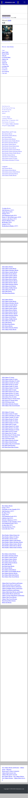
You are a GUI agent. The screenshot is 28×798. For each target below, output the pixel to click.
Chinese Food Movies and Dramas (10, 590)
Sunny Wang (5, 52)
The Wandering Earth (7, 215)
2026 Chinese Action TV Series (10, 379)
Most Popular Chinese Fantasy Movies (11, 544)
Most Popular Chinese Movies (9, 135)
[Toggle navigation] (24, 2)
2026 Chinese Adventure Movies (10, 270)
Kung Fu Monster (6, 220)
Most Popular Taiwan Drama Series (10, 146)
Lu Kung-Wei (5, 66)
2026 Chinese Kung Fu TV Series (10, 391)
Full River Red (5, 518)
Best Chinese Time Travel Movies (10, 576)
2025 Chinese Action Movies (9, 301)
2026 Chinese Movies (7, 266)
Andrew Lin (5, 59)
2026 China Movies (7, 291)
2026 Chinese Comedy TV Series (10, 382)
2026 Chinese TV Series (8, 377)
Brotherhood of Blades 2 (8, 226)
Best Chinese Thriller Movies (9, 144)
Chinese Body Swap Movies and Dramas (12, 583)
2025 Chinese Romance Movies (10, 315)
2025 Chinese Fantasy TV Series (10, 422)
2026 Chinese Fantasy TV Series (10, 388)
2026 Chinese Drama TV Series (10, 384)
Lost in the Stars (6, 528)
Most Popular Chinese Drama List (10, 535)
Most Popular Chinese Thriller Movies (11, 153)
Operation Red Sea (7, 527)
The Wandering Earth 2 (8, 523)
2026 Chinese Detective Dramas (10, 403)
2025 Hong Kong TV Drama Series (11, 434)
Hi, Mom (4, 512)
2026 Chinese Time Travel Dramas (11, 405)
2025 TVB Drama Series (8, 438)
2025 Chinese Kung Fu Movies (9, 312)
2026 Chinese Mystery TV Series (10, 393)
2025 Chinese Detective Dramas (10, 440)
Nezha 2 (4, 507)
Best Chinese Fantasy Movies (9, 559)
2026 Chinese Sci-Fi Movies (9, 286)
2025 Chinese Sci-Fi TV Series (9, 431)
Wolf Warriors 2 (6, 210)
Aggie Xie (4, 62)
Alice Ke (4, 55)
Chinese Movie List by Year (9, 773)
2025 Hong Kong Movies (8, 324)
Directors (8, 769)
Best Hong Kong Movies (8, 566)
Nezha (3, 514)
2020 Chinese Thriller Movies (9, 175)
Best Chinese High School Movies (10, 575)
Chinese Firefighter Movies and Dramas (12, 588)
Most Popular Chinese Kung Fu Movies (12, 547)
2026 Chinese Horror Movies (9, 279)
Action (7, 123)
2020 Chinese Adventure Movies (10, 173)
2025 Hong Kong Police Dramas (10, 447)
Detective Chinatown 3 (7, 519)
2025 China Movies (7, 322)
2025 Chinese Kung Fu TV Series (10, 426)
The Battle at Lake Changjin (9, 509)
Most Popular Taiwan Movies (9, 147)
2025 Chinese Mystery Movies (9, 313)
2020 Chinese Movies (6, 17)
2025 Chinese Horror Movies (9, 310)
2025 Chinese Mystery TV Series (10, 427)
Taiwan (8, 116)
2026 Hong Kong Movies (8, 293)
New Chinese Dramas (7, 778)
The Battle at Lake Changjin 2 (9, 521)
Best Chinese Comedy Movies (9, 557)
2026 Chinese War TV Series (9, 396)
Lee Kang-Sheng (6, 57)
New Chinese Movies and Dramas (10, 767)
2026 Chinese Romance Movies (10, 284)
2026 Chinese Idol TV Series (9, 389)
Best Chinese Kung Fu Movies (9, 562)
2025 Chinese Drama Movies (9, 306)
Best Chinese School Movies (9, 569)
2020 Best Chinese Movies (8, 154)
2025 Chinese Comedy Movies (9, 304)
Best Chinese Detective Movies (9, 573)
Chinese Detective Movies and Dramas (12, 586)
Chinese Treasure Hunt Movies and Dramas (13, 595)
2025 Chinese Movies (7, 299)
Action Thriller (11, 125)
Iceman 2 (4, 224)
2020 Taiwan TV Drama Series (9, 156)
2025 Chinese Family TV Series (10, 420)
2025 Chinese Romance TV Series (10, 429)
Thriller (11, 123)
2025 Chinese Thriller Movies (9, 319)
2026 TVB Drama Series (8, 402)
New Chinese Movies (18, 776)
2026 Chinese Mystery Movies (9, 282)
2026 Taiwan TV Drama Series (10, 400)
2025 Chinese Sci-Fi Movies (9, 317)
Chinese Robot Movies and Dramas (11, 593)
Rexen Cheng (5, 53)
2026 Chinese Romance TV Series (10, 395)
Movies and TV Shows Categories (10, 771)
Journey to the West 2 (7, 219)
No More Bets (5, 525)
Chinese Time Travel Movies (9, 597)
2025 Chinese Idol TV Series (9, 424)
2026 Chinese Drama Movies (9, 273)
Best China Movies (6, 564)
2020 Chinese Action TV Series (9, 158)
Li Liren (4, 60)
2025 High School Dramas (8, 445)
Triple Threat (5, 212)
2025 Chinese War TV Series (9, 433)
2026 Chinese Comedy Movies (9, 272)
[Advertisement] (13, 9)
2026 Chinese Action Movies (9, 268)
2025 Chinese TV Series (8, 412)
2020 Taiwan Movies (7, 168)
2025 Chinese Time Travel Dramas (11, 443)
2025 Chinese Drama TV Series (10, 419)
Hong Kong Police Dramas (9, 600)
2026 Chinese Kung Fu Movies (9, 280)
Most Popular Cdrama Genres (9, 538)
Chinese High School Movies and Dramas (12, 592)
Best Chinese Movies (7, 133)
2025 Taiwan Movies (7, 326)
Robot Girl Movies (6, 602)
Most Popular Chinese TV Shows (10, 537)
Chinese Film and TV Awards (9, 774)
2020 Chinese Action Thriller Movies (11, 171)
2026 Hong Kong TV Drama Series (11, 398)
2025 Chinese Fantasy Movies (9, 308)
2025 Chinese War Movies (8, 320)
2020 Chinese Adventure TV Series (10, 160)
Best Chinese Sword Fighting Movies (11, 571)
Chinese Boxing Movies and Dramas (11, 585)
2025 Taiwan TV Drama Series (10, 436)
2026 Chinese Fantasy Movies (9, 275)
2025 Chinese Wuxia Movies (9, 329)
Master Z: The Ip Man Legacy (9, 217)
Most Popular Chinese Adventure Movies (12, 151)
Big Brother (5, 222)
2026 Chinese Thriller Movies (9, 287)
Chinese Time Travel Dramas (9, 599)
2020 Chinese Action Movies (9, 170)
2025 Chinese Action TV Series (10, 413)
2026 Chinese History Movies (9, 277)
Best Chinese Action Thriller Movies (11, 140)
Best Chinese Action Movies (9, 139)
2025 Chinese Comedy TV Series (10, 417)
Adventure (16, 123)
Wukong (4, 213)
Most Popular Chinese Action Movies (11, 149)
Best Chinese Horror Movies (9, 561)
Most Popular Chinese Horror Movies (11, 545)
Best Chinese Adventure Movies (10, 142)
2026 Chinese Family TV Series (10, 386)
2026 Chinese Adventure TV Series (11, 381)
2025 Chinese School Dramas (9, 442)
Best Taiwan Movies (7, 137)
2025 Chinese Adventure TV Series (11, 415)
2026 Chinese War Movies (8, 289)
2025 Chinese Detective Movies (10, 327)
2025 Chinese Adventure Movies (10, 303)
